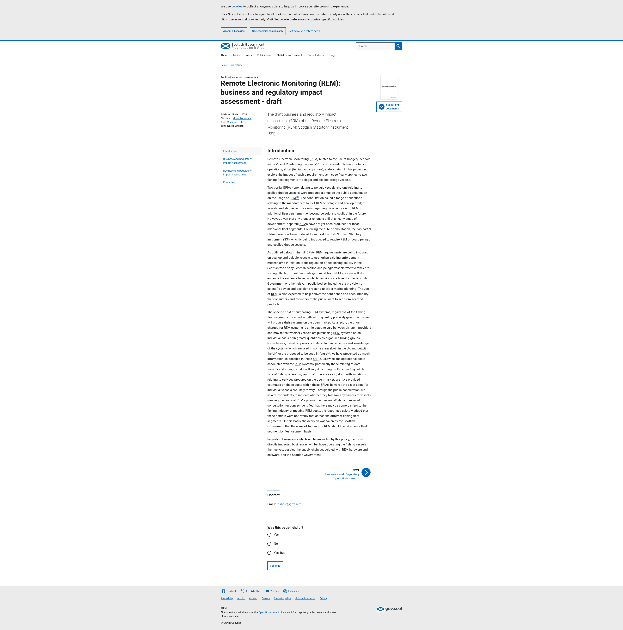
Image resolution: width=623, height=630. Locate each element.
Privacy (323, 598)
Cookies (266, 598)
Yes (276, 534)
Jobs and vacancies (305, 598)
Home (224, 65)
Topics (236, 55)
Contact (253, 598)
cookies (237, 6)
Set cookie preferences (304, 31)
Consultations (316, 55)
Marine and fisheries (237, 122)
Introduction (230, 151)
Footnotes (229, 182)
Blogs (332, 55)
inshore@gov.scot (289, 504)
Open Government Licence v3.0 (276, 612)
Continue (275, 565)
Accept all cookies (233, 31)
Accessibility (227, 598)
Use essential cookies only (267, 31)
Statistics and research (289, 55)
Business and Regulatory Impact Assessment (237, 160)
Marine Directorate (242, 118)
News (248, 55)
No (276, 544)
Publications (264, 55)
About (224, 55)
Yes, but (279, 553)
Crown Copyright (282, 598)
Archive (241, 598)
